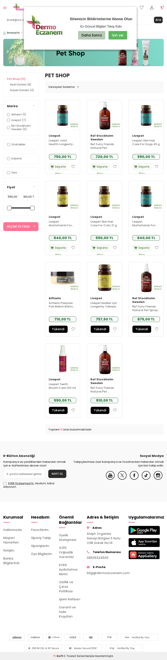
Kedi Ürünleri (20, 84)
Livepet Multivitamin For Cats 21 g (60, 223)
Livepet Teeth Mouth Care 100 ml (62, 386)
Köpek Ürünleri (22, 90)
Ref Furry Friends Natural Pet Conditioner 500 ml (104, 146)
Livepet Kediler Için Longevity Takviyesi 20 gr (104, 305)
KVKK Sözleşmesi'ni (20, 483)
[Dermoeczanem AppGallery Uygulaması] (139, 554)
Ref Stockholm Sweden (101, 137)
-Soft (58, 656)
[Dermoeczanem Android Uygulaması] (139, 530)
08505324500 (98, 558)
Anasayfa (13, 32)
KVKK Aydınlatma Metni (68, 569)
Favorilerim (39, 530)
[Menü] (4, 7)
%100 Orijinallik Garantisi (66, 552)
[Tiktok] (146, 478)
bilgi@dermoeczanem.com (104, 573)
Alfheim (55, 298)
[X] (122, 478)
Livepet (54, 136)
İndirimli (16, 158)
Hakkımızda (12, 530)
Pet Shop (16, 79)
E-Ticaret (70, 656)
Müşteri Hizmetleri (11, 540)
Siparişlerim (40, 546)
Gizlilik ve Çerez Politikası (66, 586)
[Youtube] (110, 478)
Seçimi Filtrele (18, 226)
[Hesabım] (152, 8)
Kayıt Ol (57, 474)
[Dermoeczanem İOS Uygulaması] (139, 542)
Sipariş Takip (41, 538)
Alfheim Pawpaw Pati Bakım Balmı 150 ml (61, 305)
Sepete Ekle (60, 167)
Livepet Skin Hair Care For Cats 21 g (103, 223)
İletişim (8, 550)
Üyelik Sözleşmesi (67, 537)
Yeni (14, 172)
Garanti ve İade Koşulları (67, 612)
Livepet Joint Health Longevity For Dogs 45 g (61, 142)
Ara (158, 20)
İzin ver (118, 35)
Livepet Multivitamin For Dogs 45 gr (143, 223)
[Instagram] (158, 478)
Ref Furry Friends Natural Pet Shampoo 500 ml (102, 390)
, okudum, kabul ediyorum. (28, 485)
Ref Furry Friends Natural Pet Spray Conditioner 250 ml (146, 308)
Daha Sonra (92, 35)
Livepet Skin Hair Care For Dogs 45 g (146, 142)
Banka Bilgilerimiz (11, 560)
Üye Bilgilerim (41, 554)
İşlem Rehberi (69, 599)
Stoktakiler (18, 144)
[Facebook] (134, 478)
